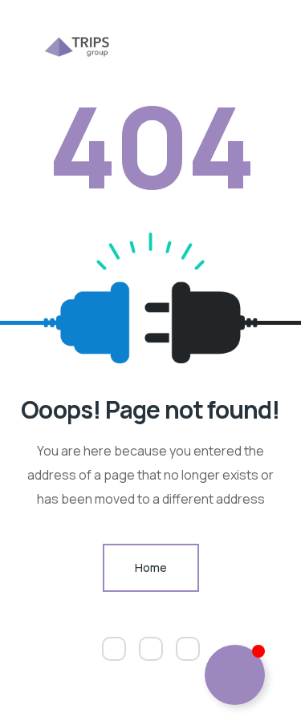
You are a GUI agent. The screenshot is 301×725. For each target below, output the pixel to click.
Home (151, 567)
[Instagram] (114, 649)
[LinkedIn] (188, 649)
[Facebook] (151, 649)
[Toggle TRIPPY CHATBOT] (235, 675)
